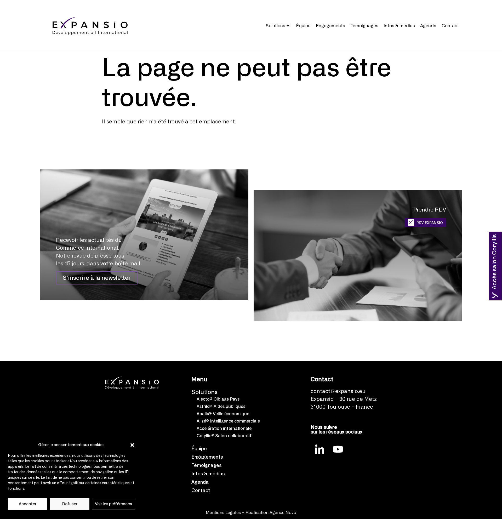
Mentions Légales (223, 513)
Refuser (69, 504)
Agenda (428, 26)
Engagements (330, 26)
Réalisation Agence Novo (271, 513)
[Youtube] (338, 449)
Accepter (27, 504)
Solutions (275, 26)
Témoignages (364, 26)
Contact (450, 26)
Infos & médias (399, 26)
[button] (132, 445)
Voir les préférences (113, 504)
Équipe (303, 26)
